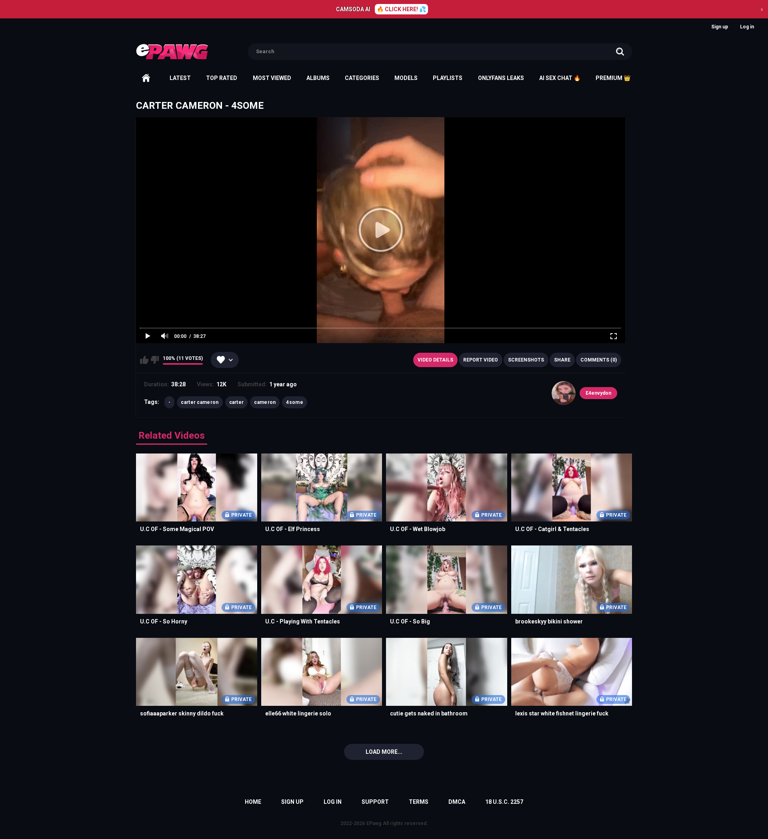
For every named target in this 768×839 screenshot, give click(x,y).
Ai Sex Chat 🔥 (559, 78)
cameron (265, 402)
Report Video (480, 360)
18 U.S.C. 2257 (504, 802)
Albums (318, 78)
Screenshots (526, 360)
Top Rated (221, 78)
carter (236, 402)
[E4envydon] (564, 393)
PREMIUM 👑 (613, 78)
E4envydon (598, 393)
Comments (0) (598, 360)
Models (406, 78)
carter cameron (199, 402)
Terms (418, 802)
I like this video (144, 360)
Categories (362, 78)
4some (294, 402)
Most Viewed (272, 78)
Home (146, 78)
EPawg (373, 823)
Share (562, 360)
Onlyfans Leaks (501, 78)
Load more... (384, 752)
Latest (180, 78)
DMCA (456, 802)
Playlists (447, 78)
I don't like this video (154, 360)
